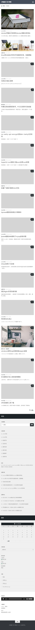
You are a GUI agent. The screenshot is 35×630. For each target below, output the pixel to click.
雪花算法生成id (6, 319)
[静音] (27, 599)
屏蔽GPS (3, 466)
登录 (4, 577)
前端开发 (3, 186)
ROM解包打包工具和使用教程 (11, 377)
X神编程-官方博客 (6, 2)
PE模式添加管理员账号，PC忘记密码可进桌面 (16, 107)
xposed (12, 465)
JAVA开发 (3, 31)
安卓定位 (31, 465)
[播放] (3, 599)
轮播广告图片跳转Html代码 (10, 188)
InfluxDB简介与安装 (7, 264)
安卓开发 (5, 443)
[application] (17, 599)
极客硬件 (7, 349)
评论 (5, 583)
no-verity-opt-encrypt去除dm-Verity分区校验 (14, 488)
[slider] (30, 598)
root (6, 465)
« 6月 (8, 541)
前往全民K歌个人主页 (6, 612)
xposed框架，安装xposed (20, 465)
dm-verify (3, 465)
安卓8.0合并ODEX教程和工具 (16, 507)
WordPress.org (6, 586)
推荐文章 (3, 349)
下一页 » (31, 410)
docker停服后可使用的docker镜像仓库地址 (15, 33)
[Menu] (33, 2)
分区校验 (27, 465)
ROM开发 (3, 132)
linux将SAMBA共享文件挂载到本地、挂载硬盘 (16, 55)
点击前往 (3, 608)
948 (4, 510)
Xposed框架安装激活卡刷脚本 (11, 212)
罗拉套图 (5, 507)
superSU (9, 465)
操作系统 (3, 104)
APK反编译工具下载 (7, 403)
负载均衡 (10, 466)
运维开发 (3, 53)
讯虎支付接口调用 (7, 81)
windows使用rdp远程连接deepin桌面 (14, 351)
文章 (5, 580)
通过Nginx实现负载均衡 (9, 291)
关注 (2, 567)
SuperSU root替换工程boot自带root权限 (15, 162)
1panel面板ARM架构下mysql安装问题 (13, 236)
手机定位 (6, 466)
